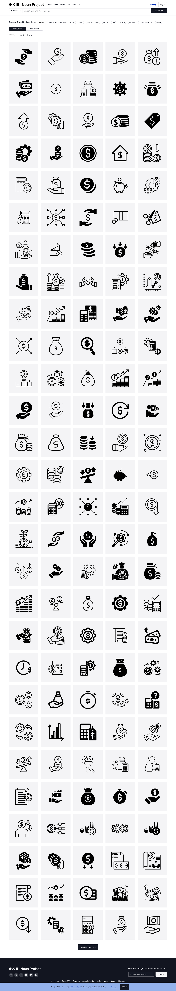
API (68, 5)
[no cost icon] (152, 217)
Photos (62, 5)
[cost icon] (23, 56)
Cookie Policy (75, 987)
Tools (74, 5)
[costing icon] (152, 249)
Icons (56, 5)
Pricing (153, 4)
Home (49, 5)
